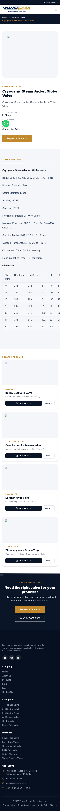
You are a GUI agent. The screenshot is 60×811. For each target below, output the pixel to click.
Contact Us (7, 692)
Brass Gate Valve (10, 742)
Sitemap (53, 805)
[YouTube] (11, 657)
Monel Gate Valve (10, 725)
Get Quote (25, 403)
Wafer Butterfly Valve (12, 758)
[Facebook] (5, 657)
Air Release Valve (10, 717)
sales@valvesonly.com (17, 783)
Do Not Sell (42, 805)
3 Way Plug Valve (10, 738)
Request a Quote (50, 2)
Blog (4, 684)
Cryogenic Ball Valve (12, 746)
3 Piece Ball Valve (11, 713)
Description (13, 159)
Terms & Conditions (26, 805)
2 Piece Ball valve (10, 709)
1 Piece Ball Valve (10, 705)
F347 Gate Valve (10, 750)
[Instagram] (18, 657)
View (47, 403)
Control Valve (8, 721)
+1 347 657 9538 (31, 618)
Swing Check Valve (11, 754)
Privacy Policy (9, 805)
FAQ (4, 688)
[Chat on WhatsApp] (5, 123)
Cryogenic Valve (18, 17)
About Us (6, 675)
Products (6, 680)
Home (5, 17)
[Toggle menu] (56, 9)
